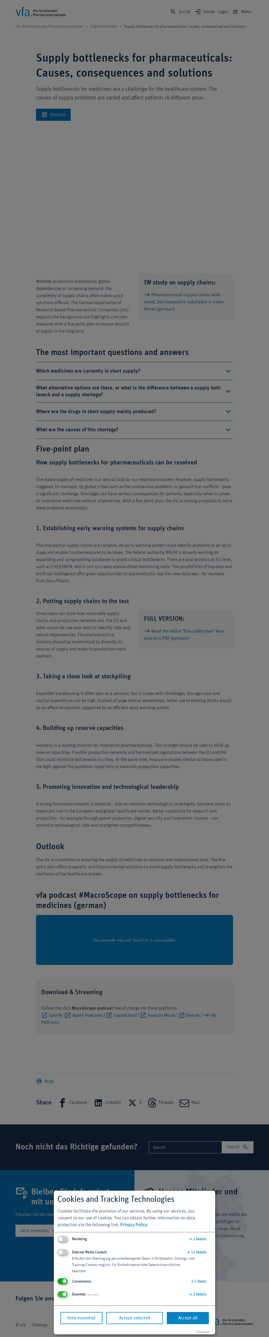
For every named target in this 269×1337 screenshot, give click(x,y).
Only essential (81, 1318)
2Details (197, 1239)
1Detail (198, 1281)
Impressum (203, 1331)
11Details (196, 1252)
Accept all (188, 1318)
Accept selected (134, 1318)
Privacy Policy (133, 1225)
